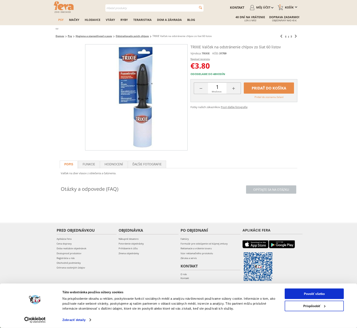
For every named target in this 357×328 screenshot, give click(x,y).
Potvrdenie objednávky (131, 243)
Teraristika (142, 20)
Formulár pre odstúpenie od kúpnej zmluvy (204, 243)
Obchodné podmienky (69, 262)
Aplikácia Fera (64, 238)
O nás (184, 274)
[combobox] (154, 8)
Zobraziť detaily (74, 320)
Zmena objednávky (129, 253)
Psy (61, 20)
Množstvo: (217, 91)
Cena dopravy (64, 243)
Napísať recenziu (200, 59)
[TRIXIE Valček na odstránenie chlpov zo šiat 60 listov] (136, 97)
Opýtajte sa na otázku (271, 189)
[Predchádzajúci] (281, 36)
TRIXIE (206, 53)
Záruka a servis (189, 258)
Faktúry (185, 238)
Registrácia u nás (66, 258)
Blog (191, 20)
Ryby (124, 20)
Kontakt (237, 7)
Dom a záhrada (169, 20)
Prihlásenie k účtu (128, 248)
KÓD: (215, 53)
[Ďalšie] (295, 36)
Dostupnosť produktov (69, 253)
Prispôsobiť (311, 306)
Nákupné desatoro (129, 238)
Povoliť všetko (314, 294)
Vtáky (110, 20)
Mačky (74, 20)
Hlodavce (92, 20)
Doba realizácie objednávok (71, 248)
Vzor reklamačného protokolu (197, 253)
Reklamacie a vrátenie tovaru (196, 248)
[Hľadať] (200, 7)
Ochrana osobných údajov (71, 267)
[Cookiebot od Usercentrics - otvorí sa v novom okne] (35, 320)
